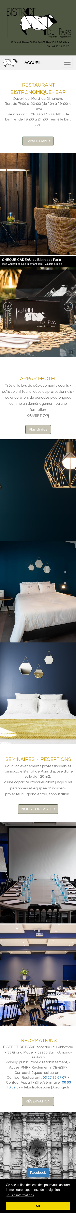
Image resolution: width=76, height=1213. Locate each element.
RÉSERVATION (38, 1101)
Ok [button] (38, 1205)
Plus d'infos (38, 429)
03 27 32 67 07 (54, 1078)
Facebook (38, 1173)
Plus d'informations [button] (20, 1195)
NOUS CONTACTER (38, 809)
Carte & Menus (38, 141)
